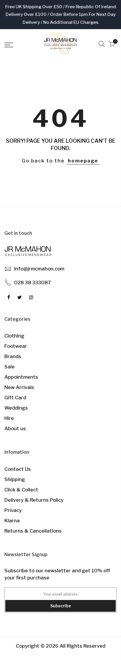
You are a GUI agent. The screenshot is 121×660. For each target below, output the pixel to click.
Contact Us (17, 469)
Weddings (16, 408)
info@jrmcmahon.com (39, 269)
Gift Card (15, 397)
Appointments (21, 377)
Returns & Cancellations (33, 531)
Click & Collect (21, 490)
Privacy (13, 510)
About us (15, 428)
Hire (9, 418)
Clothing (14, 336)
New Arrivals (19, 387)
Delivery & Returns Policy (33, 500)
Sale (9, 367)
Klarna (12, 520)
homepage (83, 161)
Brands (12, 356)
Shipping (14, 479)
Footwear (15, 346)
